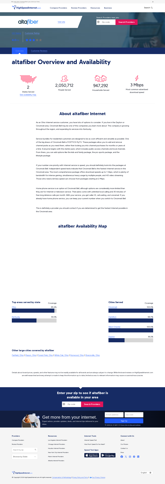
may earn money (19, 2)
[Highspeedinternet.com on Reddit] (134, 457)
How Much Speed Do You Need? (94, 444)
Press (122, 452)
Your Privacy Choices (98, 477)
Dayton (111, 337)
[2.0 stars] (30, 40)
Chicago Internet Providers (56, 444)
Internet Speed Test (90, 440)
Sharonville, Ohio (92, 355)
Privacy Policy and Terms (80, 477)
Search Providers (126, 22)
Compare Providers (58, 8)
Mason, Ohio (30, 355)
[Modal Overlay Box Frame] (82, 419)
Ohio (14, 307)
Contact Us (124, 448)
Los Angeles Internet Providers (57, 440)
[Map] (82, 263)
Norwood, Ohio (77, 355)
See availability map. (28, 95)
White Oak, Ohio (61, 355)
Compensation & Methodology (61, 477)
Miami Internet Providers (56, 456)
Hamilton (112, 317)
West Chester (114, 327)
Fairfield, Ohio (18, 355)
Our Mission (124, 444)
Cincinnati (112, 307)
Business (108, 8)
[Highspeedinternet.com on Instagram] (130, 457)
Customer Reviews (39, 51)
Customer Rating (32, 33)
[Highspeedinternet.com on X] (126, 457)
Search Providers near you (107, 17)
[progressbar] (34, 311)
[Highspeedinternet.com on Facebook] (122, 457)
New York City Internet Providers (58, 452)
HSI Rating (16, 33)
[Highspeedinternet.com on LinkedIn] (138, 457)
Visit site (61, 22)
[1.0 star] (27, 40)
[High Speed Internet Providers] (26, 7)
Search (147, 8)
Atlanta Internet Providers (56, 460)
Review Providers (78, 8)
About (122, 440)
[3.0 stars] (33, 40)
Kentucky (16, 317)
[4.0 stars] (37, 40)
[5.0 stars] (40, 40)
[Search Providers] (35, 449)
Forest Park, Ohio (45, 355)
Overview (19, 51)
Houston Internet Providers (56, 448)
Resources (95, 8)
